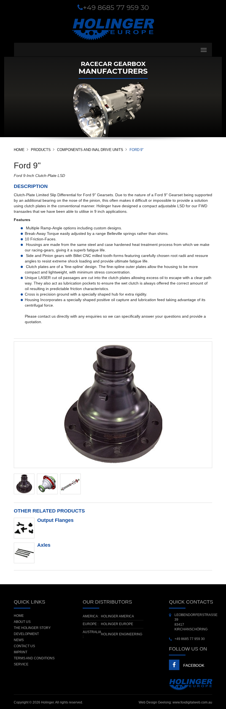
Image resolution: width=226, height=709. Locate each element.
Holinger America (117, 616)
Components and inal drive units (90, 150)
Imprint (20, 652)
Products (41, 150)
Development (26, 634)
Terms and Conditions (34, 658)
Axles (43, 545)
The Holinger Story (32, 628)
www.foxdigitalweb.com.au (192, 702)
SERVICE (21, 664)
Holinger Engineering (121, 634)
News (19, 640)
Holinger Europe (117, 624)
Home (19, 150)
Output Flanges (55, 520)
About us (22, 622)
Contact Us (24, 646)
